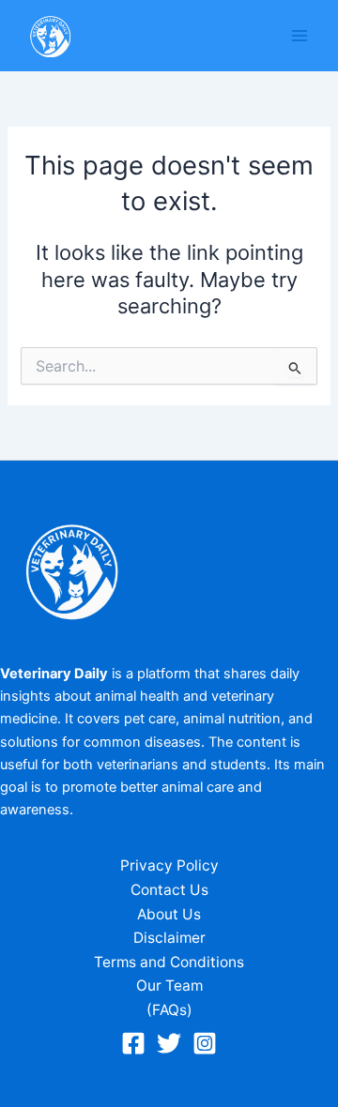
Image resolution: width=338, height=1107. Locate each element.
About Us (169, 914)
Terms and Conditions (169, 962)
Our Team (169, 985)
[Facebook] (133, 1043)
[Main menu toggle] (299, 35)
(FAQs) (169, 1010)
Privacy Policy (169, 865)
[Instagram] (204, 1043)
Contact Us (169, 890)
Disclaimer (169, 938)
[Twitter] (169, 1043)
